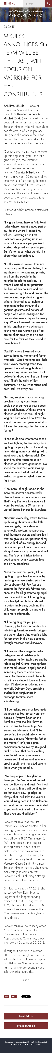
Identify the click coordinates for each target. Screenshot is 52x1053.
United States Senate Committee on (26, 14)
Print (6, 996)
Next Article (26, 1016)
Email (14, 996)
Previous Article (26, 1026)
